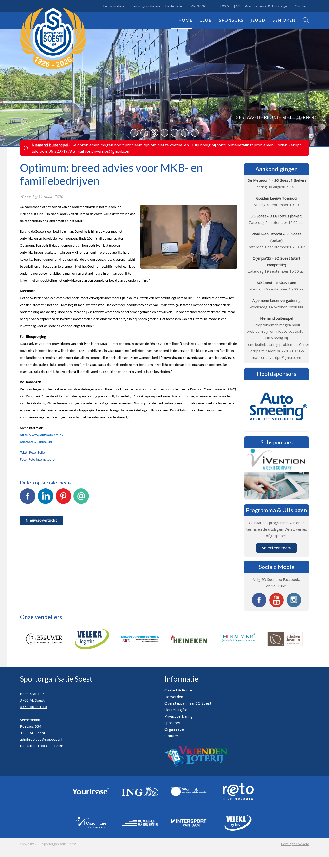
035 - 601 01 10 (33, 706)
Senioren (284, 20)
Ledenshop (175, 6)
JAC (237, 6)
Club (205, 20)
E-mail (81, 507)
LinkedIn (45, 507)
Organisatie (174, 729)
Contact (302, 6)
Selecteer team (276, 547)
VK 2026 (199, 6)
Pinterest (63, 507)
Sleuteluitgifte (175, 709)
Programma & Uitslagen (267, 6)
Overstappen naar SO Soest (187, 703)
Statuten (171, 735)
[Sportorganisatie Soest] (53, 38)
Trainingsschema (144, 6)
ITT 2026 (220, 6)
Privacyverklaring (178, 716)
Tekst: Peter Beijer (33, 453)
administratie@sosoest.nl (41, 739)
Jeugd (258, 20)
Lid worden (113, 6)
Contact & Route (178, 690)
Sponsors (231, 20)
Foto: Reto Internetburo (37, 460)
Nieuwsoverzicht (41, 520)
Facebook (27, 507)
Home (185, 20)
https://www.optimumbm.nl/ (42, 435)
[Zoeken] (302, 20)
